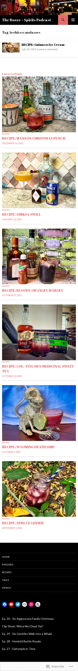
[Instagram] (31, 604)
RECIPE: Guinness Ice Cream (43, 44)
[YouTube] (11, 604)
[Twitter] (17, 604)
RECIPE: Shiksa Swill (21, 214)
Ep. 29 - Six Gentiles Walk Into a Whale (27, 633)
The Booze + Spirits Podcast (26, 19)
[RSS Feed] (37, 604)
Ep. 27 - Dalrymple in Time (18, 649)
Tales (5, 580)
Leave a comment (48, 49)
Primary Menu (73, 20)
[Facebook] (4, 604)
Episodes (7, 564)
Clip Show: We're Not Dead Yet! (22, 626)
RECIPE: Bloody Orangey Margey (32, 290)
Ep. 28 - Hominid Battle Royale (21, 641)
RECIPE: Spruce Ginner (23, 523)
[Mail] (24, 604)
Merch (6, 587)
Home (6, 556)
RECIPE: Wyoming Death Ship (28, 446)
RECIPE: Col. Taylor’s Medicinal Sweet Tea (38, 368)
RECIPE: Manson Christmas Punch (33, 138)
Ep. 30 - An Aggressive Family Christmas (28, 618)
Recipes (6, 134)
